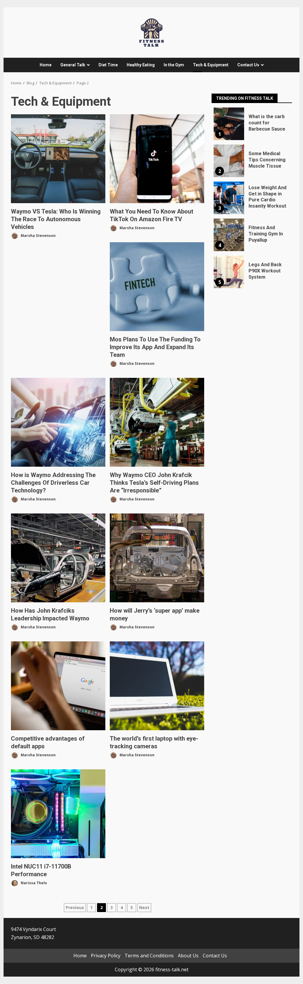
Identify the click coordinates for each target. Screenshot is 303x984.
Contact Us (248, 64)
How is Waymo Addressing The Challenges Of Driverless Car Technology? (58, 422)
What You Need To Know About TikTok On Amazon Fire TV (157, 158)
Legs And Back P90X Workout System (229, 272)
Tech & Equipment (210, 64)
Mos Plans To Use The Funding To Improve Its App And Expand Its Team (157, 286)
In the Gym (174, 64)
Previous (75, 907)
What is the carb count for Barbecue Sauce (229, 123)
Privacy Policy (105, 955)
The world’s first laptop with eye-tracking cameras (157, 685)
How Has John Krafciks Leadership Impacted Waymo (58, 557)
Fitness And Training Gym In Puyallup (229, 235)
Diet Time (108, 64)
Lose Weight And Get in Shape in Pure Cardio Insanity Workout (229, 198)
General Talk (72, 64)
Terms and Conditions (149, 955)
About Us (188, 955)
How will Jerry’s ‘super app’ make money (157, 557)
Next (144, 907)
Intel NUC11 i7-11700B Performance (58, 813)
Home (45, 64)
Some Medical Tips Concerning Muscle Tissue (229, 161)
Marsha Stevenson (38, 235)
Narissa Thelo (33, 882)
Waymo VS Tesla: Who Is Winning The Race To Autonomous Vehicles (58, 158)
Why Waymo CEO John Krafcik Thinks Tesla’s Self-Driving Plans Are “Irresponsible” (157, 422)
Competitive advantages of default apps (58, 685)
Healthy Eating (141, 64)
